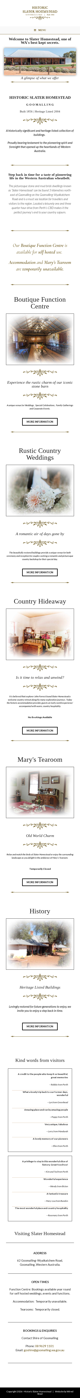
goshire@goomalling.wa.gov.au (44, 1350)
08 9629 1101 (44, 1346)
